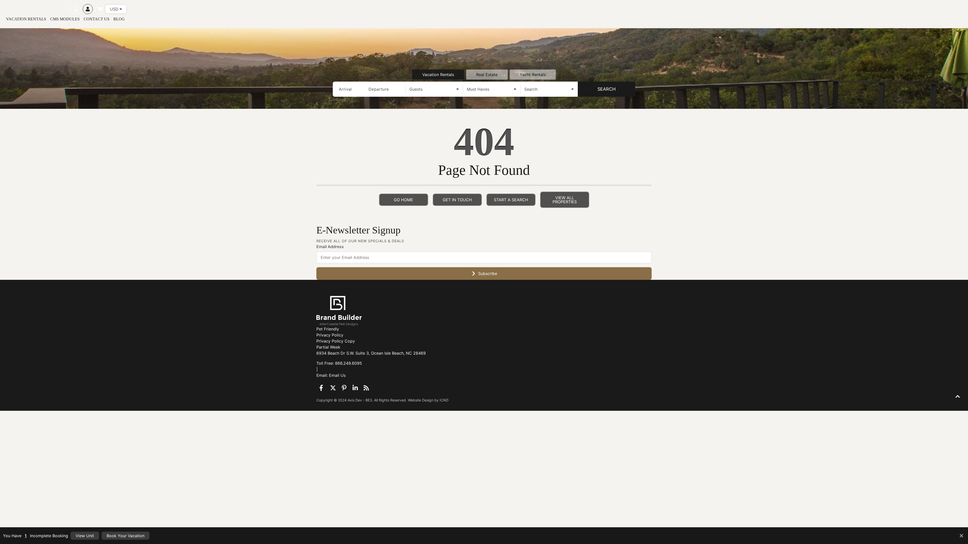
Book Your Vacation (125, 535)
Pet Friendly (327, 328)
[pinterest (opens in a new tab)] (344, 388)
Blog (119, 19)
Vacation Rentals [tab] (438, 74)
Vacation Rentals (26, 19)
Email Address (330, 246)
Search (606, 89)
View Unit (85, 535)
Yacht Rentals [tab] (533, 74)
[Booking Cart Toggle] (100, 9)
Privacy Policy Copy (335, 341)
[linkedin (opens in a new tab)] (355, 388)
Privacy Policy (329, 334)
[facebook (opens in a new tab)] (322, 388)
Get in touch (457, 199)
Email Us (337, 375)
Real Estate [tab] (487, 74)
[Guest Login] (88, 9)
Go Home (403, 199)
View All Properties (565, 199)
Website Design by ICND (428, 400)
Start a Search (511, 199)
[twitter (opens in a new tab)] (333, 388)
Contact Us (96, 19)
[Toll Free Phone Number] (76, 9)
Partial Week (328, 347)
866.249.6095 (348, 363)
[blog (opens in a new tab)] (366, 388)
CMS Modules (65, 19)
